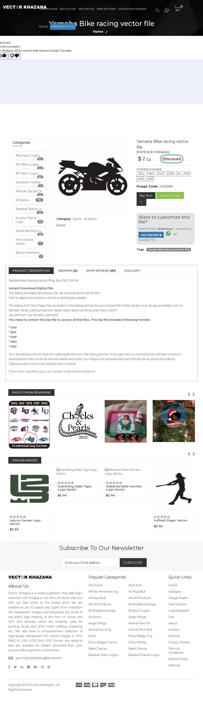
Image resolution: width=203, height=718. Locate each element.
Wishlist (37, 509)
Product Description (31, 270)
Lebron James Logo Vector (25, 522)
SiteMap (174, 636)
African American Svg (103, 591)
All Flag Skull (137, 591)
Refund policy (178, 659)
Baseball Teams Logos (143, 655)
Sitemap (174, 665)
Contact (174, 629)
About (173, 623)
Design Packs (48, 8)
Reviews (67, 270)
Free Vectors (106, 8)
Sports (77, 219)
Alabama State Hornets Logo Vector (124, 488)
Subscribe (133, 562)
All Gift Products (139, 598)
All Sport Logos (138, 610)
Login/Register (179, 610)
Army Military (137, 642)
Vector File (86, 8)
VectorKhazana (43, 685)
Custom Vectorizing (132, 8)
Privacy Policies (179, 642)
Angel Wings (137, 617)
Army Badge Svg (140, 636)
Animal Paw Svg (99, 629)
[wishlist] (141, 202)
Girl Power (95, 585)
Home (173, 585)
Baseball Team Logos (103, 655)
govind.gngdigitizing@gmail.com (39, 658)
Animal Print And (140, 629)
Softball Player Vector (171, 520)
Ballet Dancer (97, 648)
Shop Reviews (101, 270)
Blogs (43, 26)
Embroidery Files (63, 26)
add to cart (172, 195)
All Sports (90, 219)
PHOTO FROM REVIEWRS (31, 392)
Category (175, 591)
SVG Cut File (68, 8)
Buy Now (146, 195)
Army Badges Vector (102, 642)
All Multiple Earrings (142, 604)
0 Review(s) (161, 152)
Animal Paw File (139, 623)
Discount (132, 270)
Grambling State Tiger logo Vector (75, 488)
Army (92, 636)
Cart (171, 617)
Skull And (134, 585)
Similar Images (24, 460)
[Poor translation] (14, 56)
